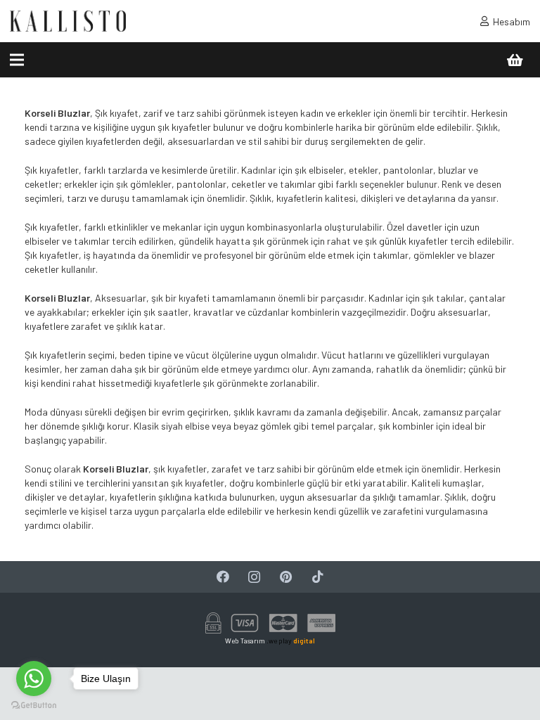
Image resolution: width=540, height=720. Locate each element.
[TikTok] (317, 577)
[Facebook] (222, 577)
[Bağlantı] (68, 21)
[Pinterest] (286, 577)
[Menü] (17, 59)
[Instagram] (254, 577)
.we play (290, 640)
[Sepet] (514, 59)
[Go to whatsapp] (33, 678)
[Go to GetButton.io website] (33, 705)
